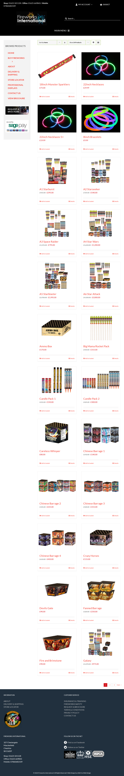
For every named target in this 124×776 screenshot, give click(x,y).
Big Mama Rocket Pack (96, 346)
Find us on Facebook (76, 742)
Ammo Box (45, 346)
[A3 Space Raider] (57, 223)
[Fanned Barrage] (100, 590)
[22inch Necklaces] (100, 66)
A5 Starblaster (47, 294)
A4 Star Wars (91, 241)
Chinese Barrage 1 (94, 451)
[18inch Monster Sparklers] (57, 66)
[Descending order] (64, 42)
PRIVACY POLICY (71, 713)
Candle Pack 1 (47, 398)
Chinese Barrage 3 (94, 503)
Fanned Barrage (92, 608)
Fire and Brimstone (50, 660)
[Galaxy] (100, 642)
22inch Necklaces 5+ (51, 136)
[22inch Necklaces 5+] (57, 118)
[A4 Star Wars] (100, 223)
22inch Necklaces (93, 84)
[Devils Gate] (57, 590)
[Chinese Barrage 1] (100, 433)
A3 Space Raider (48, 241)
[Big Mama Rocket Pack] (100, 328)
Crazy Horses (91, 555)
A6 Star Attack (91, 294)
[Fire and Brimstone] (57, 642)
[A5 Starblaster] (57, 276)
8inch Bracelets (92, 136)
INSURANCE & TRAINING (75, 701)
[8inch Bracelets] (100, 118)
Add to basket (45, 96)
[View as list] (98, 42)
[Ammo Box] (57, 328)
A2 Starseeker (91, 189)
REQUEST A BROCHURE (74, 707)
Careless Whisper (49, 451)
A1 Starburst (46, 189)
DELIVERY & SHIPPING (14, 704)
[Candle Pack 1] (57, 380)
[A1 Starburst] (57, 171)
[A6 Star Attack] (100, 276)
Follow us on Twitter (76, 747)
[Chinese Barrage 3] (100, 485)
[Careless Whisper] (57, 433)
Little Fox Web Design (84, 773)
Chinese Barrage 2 (50, 503)
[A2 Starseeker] (100, 171)
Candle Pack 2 (91, 398)
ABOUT (7, 701)
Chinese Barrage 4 (50, 555)
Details (72, 96)
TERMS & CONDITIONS (74, 710)
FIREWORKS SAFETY (73, 704)
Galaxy (87, 660)
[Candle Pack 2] (100, 380)
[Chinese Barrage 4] (57, 537)
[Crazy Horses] (100, 537)
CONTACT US (70, 715)
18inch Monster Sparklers (54, 84)
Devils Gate (46, 608)
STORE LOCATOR (11, 707)
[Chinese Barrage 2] (57, 485)
